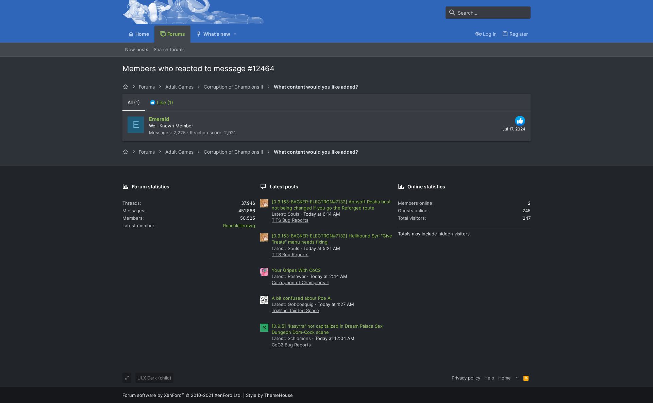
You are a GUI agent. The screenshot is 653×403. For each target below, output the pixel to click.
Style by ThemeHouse (269, 395)
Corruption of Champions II (300, 282)
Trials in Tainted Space (295, 310)
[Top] (517, 378)
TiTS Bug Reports (290, 220)
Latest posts (284, 186)
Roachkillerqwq (239, 225)
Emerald (159, 119)
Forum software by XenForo (182, 395)
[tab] (161, 102)
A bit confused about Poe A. (302, 298)
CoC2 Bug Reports (291, 344)
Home (504, 378)
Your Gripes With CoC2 (296, 270)
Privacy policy (466, 378)
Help (489, 378)
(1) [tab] (134, 102)
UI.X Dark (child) (154, 378)
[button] (235, 34)
